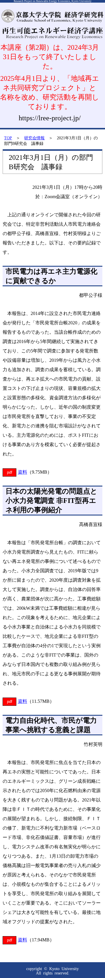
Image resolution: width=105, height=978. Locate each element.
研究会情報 (34, 138)
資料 (22, 472)
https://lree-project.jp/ (50, 118)
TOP (8, 138)
